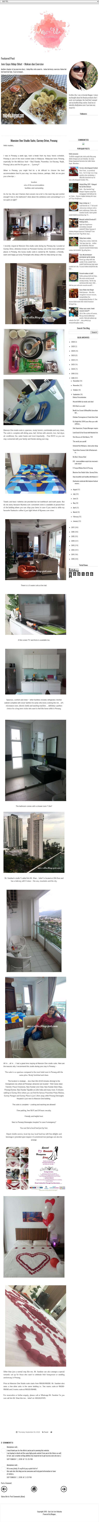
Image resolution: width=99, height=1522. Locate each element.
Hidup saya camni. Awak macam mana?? (86, 309)
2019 (72, 373)
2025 (73, 346)
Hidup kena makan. (85, 238)
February (76, 516)
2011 (72, 554)
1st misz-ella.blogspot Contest (88, 168)
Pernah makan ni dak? (86, 273)
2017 (72, 527)
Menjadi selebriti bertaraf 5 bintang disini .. (87, 220)
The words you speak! (79, 441)
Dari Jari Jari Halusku (55, 1511)
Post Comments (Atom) (17, 1496)
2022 (73, 360)
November (76, 385)
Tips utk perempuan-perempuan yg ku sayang (87, 255)
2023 (73, 355)
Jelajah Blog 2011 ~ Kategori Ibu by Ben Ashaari (88, 185)
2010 (73, 559)
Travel (46, 1432)
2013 (72, 545)
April (74, 507)
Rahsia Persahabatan (79, 397)
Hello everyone (73, 154)
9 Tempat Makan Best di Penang (83, 468)
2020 (73, 369)
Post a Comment (6, 1483)
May (74, 503)
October (75, 390)
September (76, 394)
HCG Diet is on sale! (79, 406)
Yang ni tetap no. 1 (84, 203)
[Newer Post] (4, 1491)
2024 (73, 351)
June (74, 498)
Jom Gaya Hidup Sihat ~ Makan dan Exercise (22, 64)
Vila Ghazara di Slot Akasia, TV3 (83, 437)
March (75, 512)
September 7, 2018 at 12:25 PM (20, 1459)
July (74, 494)
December (76, 381)
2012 (73, 550)
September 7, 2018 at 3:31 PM (19, 1477)
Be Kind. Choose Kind (79, 457)
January (75, 521)
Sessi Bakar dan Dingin (86, 290)
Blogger (53, 1514)
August (75, 489)
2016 (72, 532)
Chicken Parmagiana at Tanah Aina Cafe (85, 417)
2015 (72, 536)
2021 (73, 364)
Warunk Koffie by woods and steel (83, 401)
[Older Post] (64, 1491)
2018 (72, 378)
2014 (73, 541)
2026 (73, 342)
